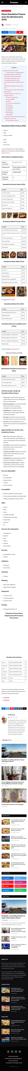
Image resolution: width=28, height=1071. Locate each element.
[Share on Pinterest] (19, 32)
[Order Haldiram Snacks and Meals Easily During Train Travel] (6, 822)
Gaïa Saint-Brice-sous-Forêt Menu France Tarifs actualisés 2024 (19, 855)
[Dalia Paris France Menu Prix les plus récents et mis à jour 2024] (6, 847)
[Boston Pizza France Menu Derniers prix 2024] (6, 831)
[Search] (26, 2)
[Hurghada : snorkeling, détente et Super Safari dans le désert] (14, 751)
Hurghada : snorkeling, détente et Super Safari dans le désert (13, 760)
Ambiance (9, 107)
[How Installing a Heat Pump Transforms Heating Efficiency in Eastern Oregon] (14, 773)
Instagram (6, 700)
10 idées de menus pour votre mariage (12, 804)
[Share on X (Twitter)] (12, 32)
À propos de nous (13, 1056)
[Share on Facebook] (5, 32)
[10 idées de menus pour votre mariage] (14, 795)
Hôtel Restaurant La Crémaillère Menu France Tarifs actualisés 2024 (17, 990)
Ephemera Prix (15, 349)
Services (9, 105)
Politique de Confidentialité (14, 1062)
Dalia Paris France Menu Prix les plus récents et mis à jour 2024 (18, 846)
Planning (9, 110)
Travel (3, 912)
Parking (9, 114)
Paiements (9, 112)
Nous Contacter (13, 1060)
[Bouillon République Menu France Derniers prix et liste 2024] (6, 865)
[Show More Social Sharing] (25, 32)
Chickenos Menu (5, 153)
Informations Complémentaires (14, 72)
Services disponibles (12, 97)
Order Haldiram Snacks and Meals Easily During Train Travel (18, 821)
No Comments (6, 28)
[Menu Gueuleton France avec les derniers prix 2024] (14, 44)
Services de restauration (13, 103)
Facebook (6, 697)
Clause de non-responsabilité (13, 1058)
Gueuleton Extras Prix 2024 (11, 80)
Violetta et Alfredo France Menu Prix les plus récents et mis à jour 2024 (18, 999)
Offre (8, 101)
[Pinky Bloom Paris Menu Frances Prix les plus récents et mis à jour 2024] (5, 1008)
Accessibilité (10, 99)
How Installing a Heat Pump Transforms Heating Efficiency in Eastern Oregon (12, 782)
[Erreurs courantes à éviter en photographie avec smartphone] (6, 946)
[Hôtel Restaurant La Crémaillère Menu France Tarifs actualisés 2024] (5, 990)
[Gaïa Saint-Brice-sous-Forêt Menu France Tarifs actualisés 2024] (6, 856)
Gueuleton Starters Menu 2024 (12, 74)
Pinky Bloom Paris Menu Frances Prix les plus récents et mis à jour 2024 (18, 1008)
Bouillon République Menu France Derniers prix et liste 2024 (18, 864)
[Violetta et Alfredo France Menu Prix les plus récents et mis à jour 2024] (5, 999)
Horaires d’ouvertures (12, 120)
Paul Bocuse (8, 24)
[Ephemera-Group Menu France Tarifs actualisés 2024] (6, 839)
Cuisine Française (6, 10)
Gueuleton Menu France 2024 (10, 70)
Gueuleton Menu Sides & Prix (12, 78)
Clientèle (9, 109)
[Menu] (2, 2)
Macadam (12, 299)
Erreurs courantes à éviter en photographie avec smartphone (18, 946)
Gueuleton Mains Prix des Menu (12, 76)
